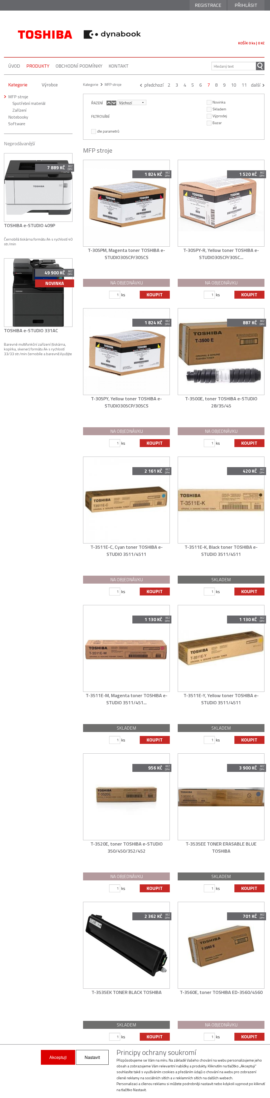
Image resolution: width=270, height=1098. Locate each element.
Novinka (219, 102)
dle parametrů (108, 131)
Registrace (208, 5)
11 (244, 84)
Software (16, 123)
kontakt (119, 65)
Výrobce (50, 84)
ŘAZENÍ (97, 102)
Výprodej (220, 115)
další (255, 84)
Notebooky (18, 117)
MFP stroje (18, 96)
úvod (14, 65)
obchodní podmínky (79, 65)
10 (233, 84)
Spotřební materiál (28, 103)
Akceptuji (58, 1057)
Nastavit (92, 1057)
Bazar (217, 122)
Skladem (219, 108)
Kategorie (17, 84)
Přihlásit (246, 5)
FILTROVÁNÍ (100, 116)
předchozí (153, 84)
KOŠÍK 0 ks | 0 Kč (251, 43)
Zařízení (19, 110)
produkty (37, 65)
